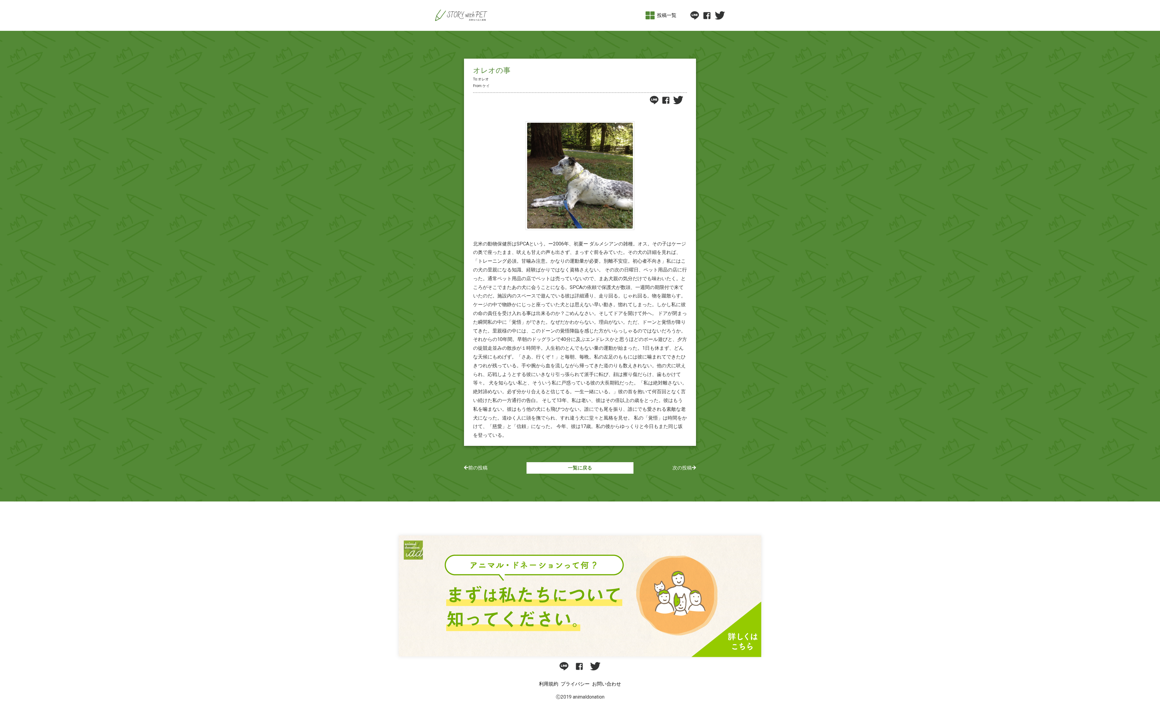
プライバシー (575, 684)
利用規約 (548, 684)
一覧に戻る (580, 468)
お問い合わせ (606, 684)
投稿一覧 (666, 15)
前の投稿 (478, 468)
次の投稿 (682, 468)
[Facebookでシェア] (706, 15)
